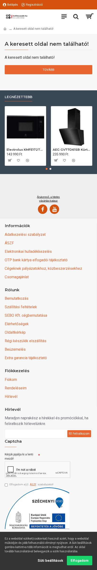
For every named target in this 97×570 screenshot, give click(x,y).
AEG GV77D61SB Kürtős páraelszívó (71, 149)
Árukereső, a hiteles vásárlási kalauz (48, 199)
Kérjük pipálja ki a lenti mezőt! (19, 456)
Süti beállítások (50, 560)
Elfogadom (80, 560)
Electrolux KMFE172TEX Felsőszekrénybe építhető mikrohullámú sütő (25, 149)
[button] (47, 169)
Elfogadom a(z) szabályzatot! (31, 484)
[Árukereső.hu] (48, 186)
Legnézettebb (18, 97)
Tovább (48, 69)
